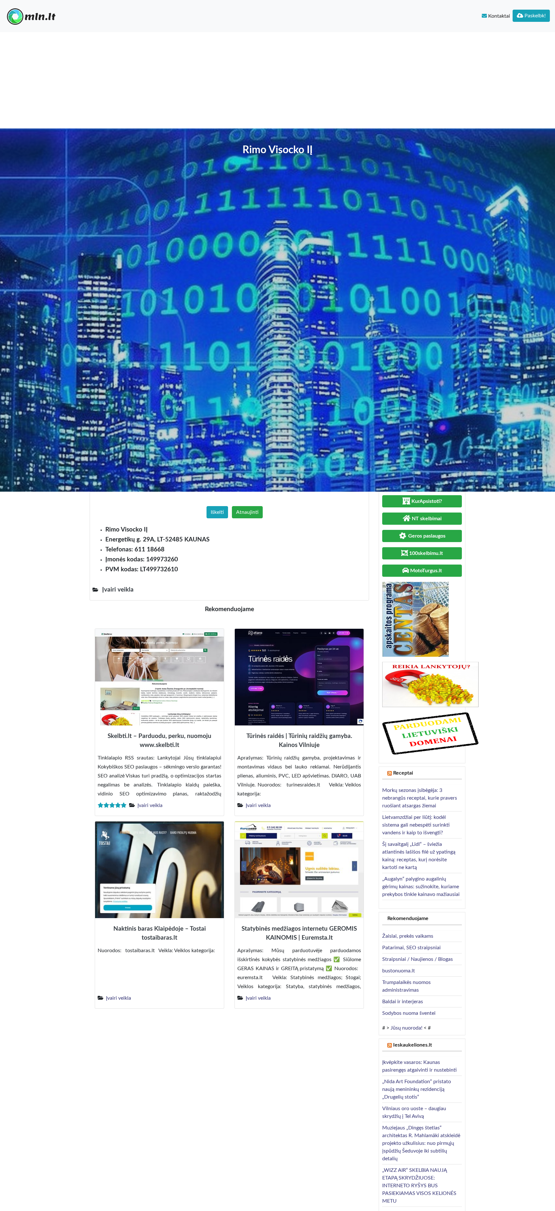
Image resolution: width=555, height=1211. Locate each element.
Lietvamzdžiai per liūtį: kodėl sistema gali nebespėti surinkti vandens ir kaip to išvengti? (416, 825)
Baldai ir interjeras (402, 1001)
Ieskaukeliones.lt (412, 1045)
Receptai (403, 773)
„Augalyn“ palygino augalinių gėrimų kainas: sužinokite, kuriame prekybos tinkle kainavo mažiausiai (421, 886)
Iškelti (217, 512)
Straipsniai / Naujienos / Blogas (417, 959)
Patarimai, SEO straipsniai (411, 947)
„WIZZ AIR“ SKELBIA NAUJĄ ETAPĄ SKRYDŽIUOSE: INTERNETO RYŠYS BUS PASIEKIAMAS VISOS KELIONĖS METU (419, 1186)
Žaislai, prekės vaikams (407, 936)
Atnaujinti (247, 512)
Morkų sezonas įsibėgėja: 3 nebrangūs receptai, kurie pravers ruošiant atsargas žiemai (419, 798)
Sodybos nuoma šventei (409, 1013)
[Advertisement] (277, 80)
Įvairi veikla (150, 805)
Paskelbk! (534, 15)
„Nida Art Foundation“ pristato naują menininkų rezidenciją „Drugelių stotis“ (416, 1089)
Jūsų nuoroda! (406, 1028)
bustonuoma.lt (398, 970)
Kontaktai (498, 16)
